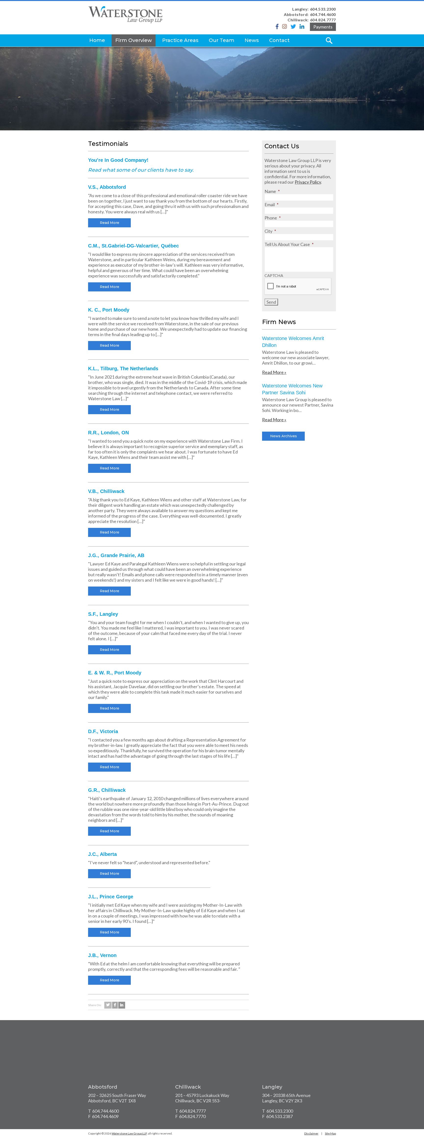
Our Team (221, 40)
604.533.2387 (279, 1116)
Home (97, 40)
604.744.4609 (105, 1116)
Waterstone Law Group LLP (129, 1133)
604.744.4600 (323, 14)
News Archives (283, 436)
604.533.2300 (323, 9)
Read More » (274, 372)
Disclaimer (311, 1133)
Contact (279, 40)
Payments (322, 26)
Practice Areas (180, 40)
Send (271, 302)
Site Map (330, 1133)
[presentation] (298, 286)
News (252, 40)
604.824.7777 (323, 19)
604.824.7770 (192, 1116)
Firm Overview (133, 40)
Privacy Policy (308, 182)
